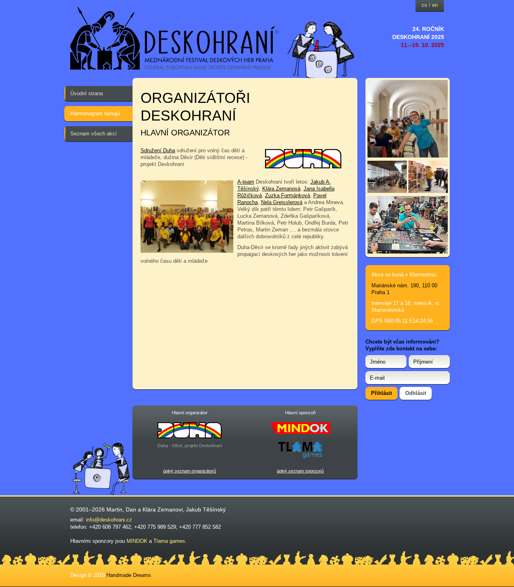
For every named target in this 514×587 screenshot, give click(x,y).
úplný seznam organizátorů (189, 470)
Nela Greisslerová (281, 202)
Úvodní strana (86, 93)
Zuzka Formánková (287, 195)
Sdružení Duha (158, 150)
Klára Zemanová (281, 189)
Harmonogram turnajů (95, 113)
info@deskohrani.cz (109, 520)
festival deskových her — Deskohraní (174, 38)
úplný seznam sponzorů (300, 470)
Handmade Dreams (128, 575)
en (435, 5)
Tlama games (169, 541)
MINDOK (136, 541)
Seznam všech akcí (93, 134)
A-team (245, 182)
